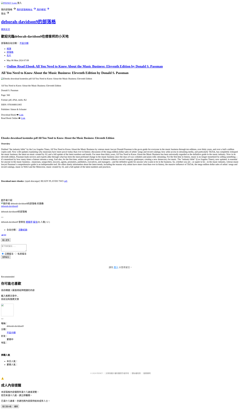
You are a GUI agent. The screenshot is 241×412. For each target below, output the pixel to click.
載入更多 (5, 240)
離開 (16, 406)
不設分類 (24, 43)
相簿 (9, 49)
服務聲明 (147, 373)
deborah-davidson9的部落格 (28, 21)
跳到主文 (5, 29)
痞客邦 (29, 222)
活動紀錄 (22, 230)
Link (21, 115)
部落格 (10, 52)
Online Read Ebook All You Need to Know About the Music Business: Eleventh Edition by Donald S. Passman (85, 66)
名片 (9, 55)
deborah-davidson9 (9, 206)
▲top (3, 234)
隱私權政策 (136, 373)
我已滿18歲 (6, 406)
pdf (65, 181)
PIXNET (100, 373)
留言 (35, 222)
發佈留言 (5, 257)
